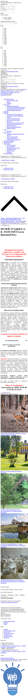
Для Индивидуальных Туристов (15, 109)
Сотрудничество (11, 145)
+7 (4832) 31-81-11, (6, 645)
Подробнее (3, 95)
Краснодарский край (12, 100)
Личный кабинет (8, 153)
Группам (6, 113)
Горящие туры (7, 635)
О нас (5, 129)
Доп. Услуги (7, 132)
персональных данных (12, 71)
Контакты (9, 131)
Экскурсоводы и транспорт (14, 124)
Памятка (9, 152)
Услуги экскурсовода (12, 136)
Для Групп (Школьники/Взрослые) (16, 107)
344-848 (12, 160)
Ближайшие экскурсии (13, 106)
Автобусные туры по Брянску (15, 114)
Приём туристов (11, 128)
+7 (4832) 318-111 (5, 160)
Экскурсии (7, 104)
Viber (16, 595)
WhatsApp (10, 595)
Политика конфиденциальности (9, 659)
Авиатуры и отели (9, 169)
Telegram (22, 595)
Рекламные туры (11, 149)
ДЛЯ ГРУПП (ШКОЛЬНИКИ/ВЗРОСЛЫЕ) (13, 219)
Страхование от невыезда (13, 139)
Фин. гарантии (11, 146)
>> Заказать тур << (6, 225)
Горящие (6, 111)
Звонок (4, 595)
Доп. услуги (7, 632)
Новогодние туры (11, 125)
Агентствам (7, 143)
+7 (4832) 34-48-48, (6, 651)
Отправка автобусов (9, 141)
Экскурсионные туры (9, 630)
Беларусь (9, 121)
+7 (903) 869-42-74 (10, 647)
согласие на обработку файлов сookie (14, 90)
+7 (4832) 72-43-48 (16, 651)
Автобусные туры (8, 168)
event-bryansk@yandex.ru (7, 658)
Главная (3, 218)
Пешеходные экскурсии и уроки (15, 122)
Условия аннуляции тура (13, 148)
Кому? (2, 13)
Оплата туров (10, 150)
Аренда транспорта (12, 138)
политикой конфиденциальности (9, 602)
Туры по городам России (13, 118)
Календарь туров (8, 142)
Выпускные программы (13, 120)
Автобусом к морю (9, 99)
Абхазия (9, 103)
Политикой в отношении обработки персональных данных (10, 92)
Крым (8, 102)
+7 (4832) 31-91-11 (16, 645)
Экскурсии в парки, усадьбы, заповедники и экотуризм (13, 221)
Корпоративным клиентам (14, 110)
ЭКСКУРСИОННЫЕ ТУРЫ (13, 218)
